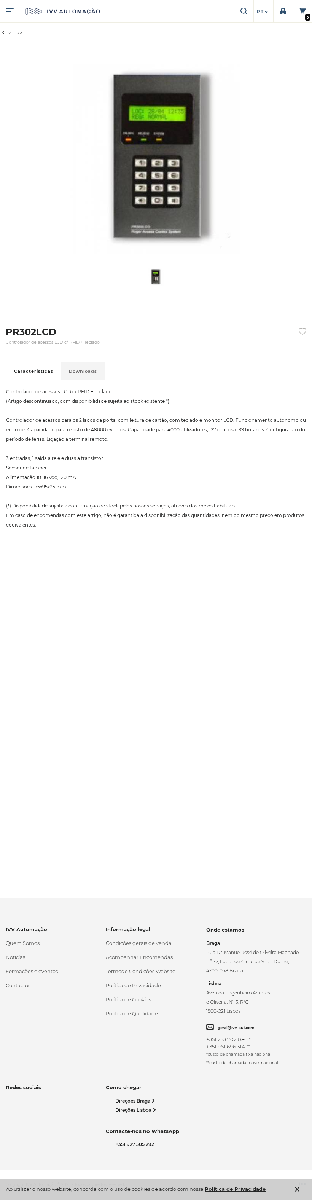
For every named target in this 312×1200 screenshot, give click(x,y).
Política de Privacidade (133, 985)
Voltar (15, 33)
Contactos (18, 985)
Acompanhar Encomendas (139, 957)
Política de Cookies (128, 999)
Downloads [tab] (83, 371)
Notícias (15, 957)
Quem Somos (23, 943)
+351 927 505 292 (133, 1144)
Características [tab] (33, 371)
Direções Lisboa (134, 1110)
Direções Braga (133, 1101)
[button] (263, 11)
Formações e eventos (32, 971)
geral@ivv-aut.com (236, 1027)
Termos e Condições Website (140, 971)
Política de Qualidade (132, 1013)
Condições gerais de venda (139, 943)
